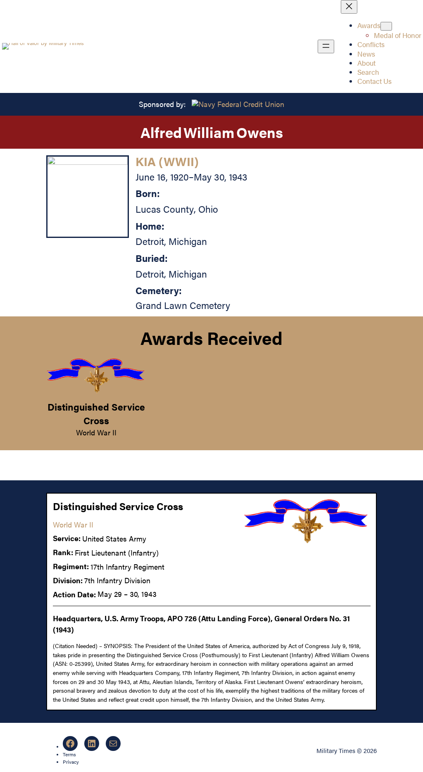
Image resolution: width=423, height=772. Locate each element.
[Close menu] (349, 7)
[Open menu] (326, 46)
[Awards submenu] (386, 26)
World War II (96, 432)
